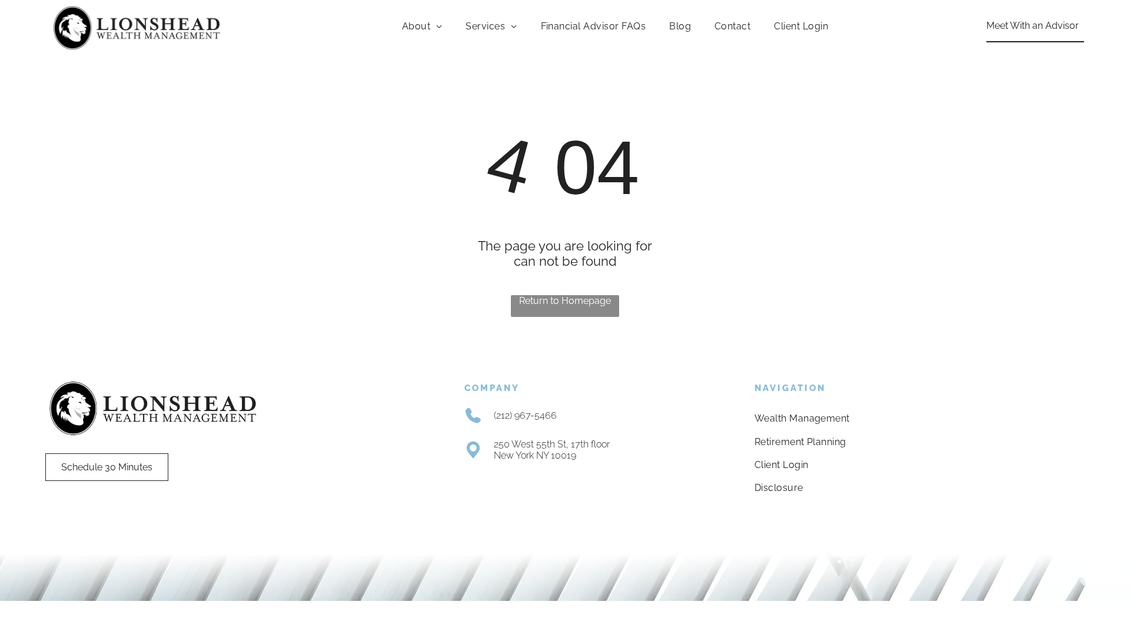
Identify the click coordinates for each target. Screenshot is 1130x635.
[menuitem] (422, 26)
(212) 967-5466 (525, 415)
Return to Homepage (565, 300)
